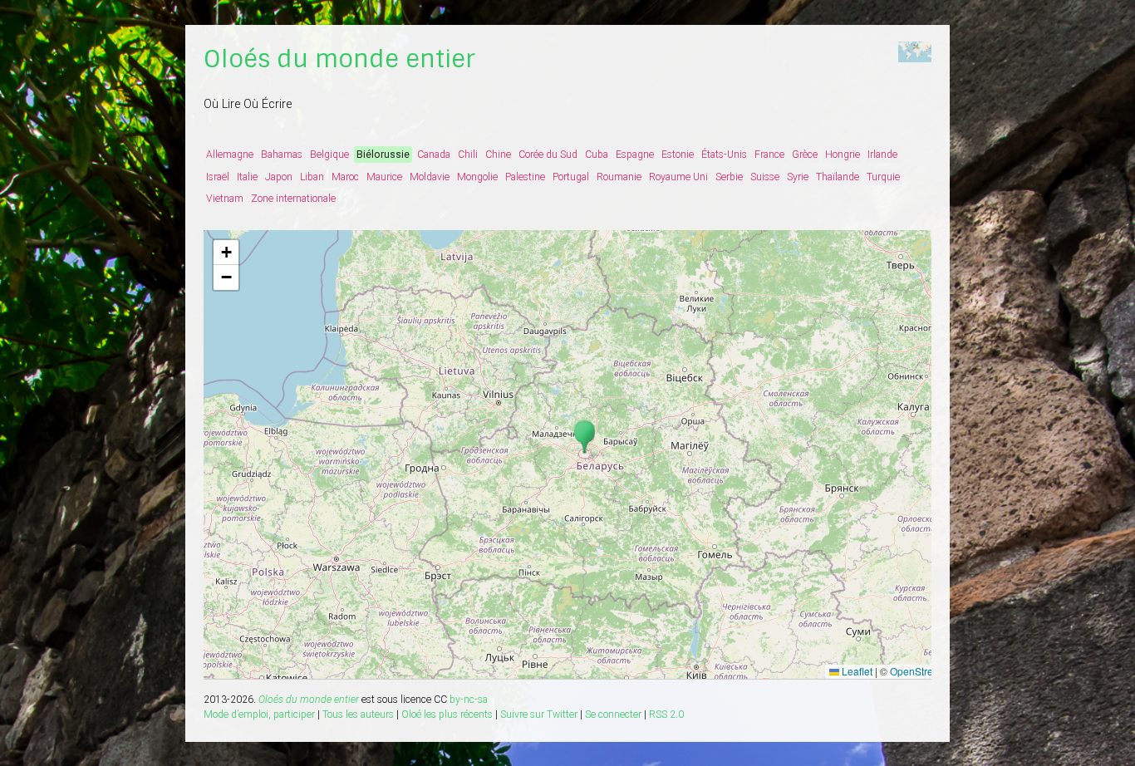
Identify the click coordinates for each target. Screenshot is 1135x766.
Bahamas (281, 154)
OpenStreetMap (925, 671)
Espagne (635, 154)
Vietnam (224, 198)
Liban (312, 177)
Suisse (764, 177)
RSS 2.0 (666, 714)
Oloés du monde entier (339, 59)
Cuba (596, 154)
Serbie (729, 177)
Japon (278, 177)
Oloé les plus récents (447, 714)
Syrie (797, 177)
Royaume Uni (678, 177)
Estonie (677, 154)
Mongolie (477, 177)
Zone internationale (293, 198)
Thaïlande (837, 177)
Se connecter (613, 714)
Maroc (345, 177)
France (769, 154)
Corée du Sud (547, 154)
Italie (247, 177)
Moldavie (430, 177)
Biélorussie (383, 154)
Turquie (883, 177)
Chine (498, 154)
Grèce (805, 154)
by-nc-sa (469, 699)
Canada (433, 154)
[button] (584, 437)
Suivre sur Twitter (538, 714)
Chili (468, 154)
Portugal (571, 177)
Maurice (384, 177)
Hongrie (842, 154)
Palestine (525, 177)
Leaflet (855, 671)
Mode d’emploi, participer (259, 714)
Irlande (882, 154)
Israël (217, 177)
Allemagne (229, 154)
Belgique (329, 154)
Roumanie (619, 177)
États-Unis (724, 154)
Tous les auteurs (358, 714)
